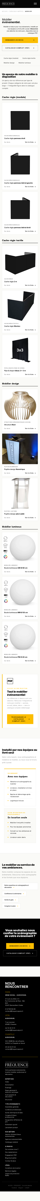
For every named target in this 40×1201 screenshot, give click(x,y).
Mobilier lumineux (25, 63)
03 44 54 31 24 (10, 1047)
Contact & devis (10, 1161)
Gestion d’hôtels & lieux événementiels (13, 1135)
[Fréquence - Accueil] (8, 3)
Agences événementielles (13, 1139)
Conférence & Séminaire (13, 1110)
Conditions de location (13, 1168)
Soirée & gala (10, 900)
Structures (8, 1099)
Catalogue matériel (16, 11)
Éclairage (8, 1087)
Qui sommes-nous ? (11, 1149)
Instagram (20, 1187)
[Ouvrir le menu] (35, 4)
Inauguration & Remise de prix (13, 1120)
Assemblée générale (12, 1107)
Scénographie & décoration (10, 1095)
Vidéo (7, 1082)
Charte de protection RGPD (12, 1174)
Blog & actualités (10, 1158)
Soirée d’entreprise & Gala (14, 1112)
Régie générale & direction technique (11, 1091)
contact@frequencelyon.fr (14, 1030)
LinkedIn (27, 1187)
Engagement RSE (11, 1155)
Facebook (14, 1187)
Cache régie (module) (11, 58)
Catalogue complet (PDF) (20, 48)
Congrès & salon (11, 906)
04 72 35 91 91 (10, 1028)
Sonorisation (9, 1085)
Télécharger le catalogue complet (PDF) (20, 719)
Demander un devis (20, 40)
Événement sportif (11, 1124)
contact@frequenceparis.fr (14, 1011)
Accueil (5, 11)
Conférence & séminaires (14, 893)
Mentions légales (10, 1171)
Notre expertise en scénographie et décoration (16, 886)
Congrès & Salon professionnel (11, 1116)
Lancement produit (11, 1127)
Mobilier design (9, 63)
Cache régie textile (28, 58)
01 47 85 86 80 (10, 1009)
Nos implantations (11, 1152)
